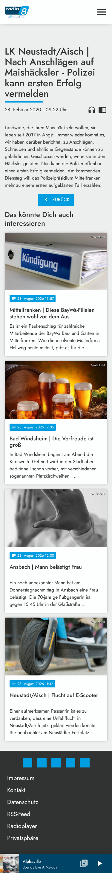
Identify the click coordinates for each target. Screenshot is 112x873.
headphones (92, 110)
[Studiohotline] (70, 762)
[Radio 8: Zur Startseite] (49, 12)
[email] (85, 762)
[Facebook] (27, 762)
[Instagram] (42, 762)
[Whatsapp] (56, 762)
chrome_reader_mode (102, 110)
